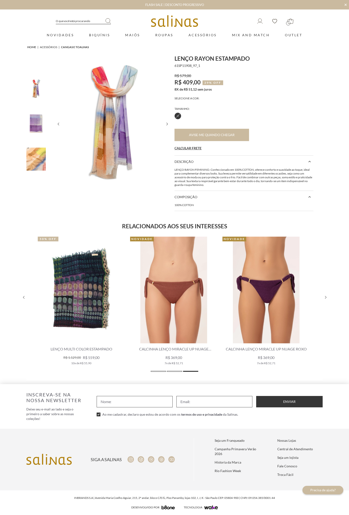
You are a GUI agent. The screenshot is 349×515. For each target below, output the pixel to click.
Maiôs (132, 35)
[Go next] (167, 124)
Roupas (164, 35)
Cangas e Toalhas (75, 47)
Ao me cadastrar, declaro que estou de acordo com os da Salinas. (170, 414)
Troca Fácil (285, 475)
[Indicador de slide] (158, 371)
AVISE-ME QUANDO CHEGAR (212, 135)
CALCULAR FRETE (188, 148)
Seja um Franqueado (230, 440)
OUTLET (293, 35)
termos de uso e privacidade (201, 414)
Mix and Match (251, 35)
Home (31, 47)
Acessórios (203, 35)
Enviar (289, 402)
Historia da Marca (228, 462)
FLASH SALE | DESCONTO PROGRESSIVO (174, 5)
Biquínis (99, 35)
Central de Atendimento (295, 449)
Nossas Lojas (286, 440)
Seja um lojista (287, 457)
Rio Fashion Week (228, 471)
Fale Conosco (287, 466)
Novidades (60, 35)
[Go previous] (58, 124)
